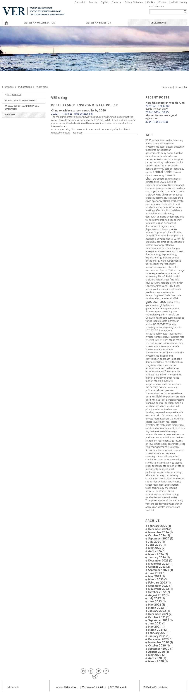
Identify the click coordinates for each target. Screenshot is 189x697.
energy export (161, 254)
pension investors (171, 393)
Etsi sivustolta (156, 6)
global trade (173, 302)
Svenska (93, 2)
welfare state (173, 507)
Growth (150, 317)
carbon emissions (155, 159)
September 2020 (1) (160, 648)
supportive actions (155, 481)
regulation (151, 431)
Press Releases (13, 95)
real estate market (170, 425)
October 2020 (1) (159, 645)
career (148, 172)
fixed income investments (166, 289)
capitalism (151, 156)
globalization (167, 305)
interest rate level (154, 340)
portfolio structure (155, 406)
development (152, 226)
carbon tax (164, 165)
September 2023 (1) (160, 570)
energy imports (162, 257)
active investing (174, 140)
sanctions (158, 450)
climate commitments (83, 129)
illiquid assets (159, 321)
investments (152, 355)
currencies (163, 204)
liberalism (177, 362)
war (171, 504)
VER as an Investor (98, 22)
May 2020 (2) (157, 655)
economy (159, 245)
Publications (157, 22)
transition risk (169, 497)
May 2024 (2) (156, 548)
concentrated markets (172, 188)
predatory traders (162, 409)
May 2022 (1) (156, 604)
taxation (174, 484)
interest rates (173, 340)
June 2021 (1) (156, 623)
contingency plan (154, 191)
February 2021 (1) (159, 633)
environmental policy (106, 129)
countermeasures (161, 197)
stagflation (151, 459)
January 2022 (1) (159, 611)
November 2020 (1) (160, 642)
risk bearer (169, 443)
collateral (150, 185)
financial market (160, 279)
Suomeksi (80, 2)
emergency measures (157, 251)
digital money (168, 226)
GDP (175, 298)
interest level (163, 336)
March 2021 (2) (158, 629)
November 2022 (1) (160, 589)
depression (157, 223)
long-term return (154, 365)
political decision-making (169, 403)
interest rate (177, 336)
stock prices (161, 469)
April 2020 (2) (157, 658)
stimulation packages (170, 462)
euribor (160, 270)
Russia (148, 450)
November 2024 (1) (160, 532)
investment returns (156, 352)
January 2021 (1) (158, 636)
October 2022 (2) (159, 592)
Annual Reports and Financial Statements (22, 107)
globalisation (152, 305)
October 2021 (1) (158, 617)
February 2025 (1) (159, 526)
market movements (170, 374)
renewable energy (167, 431)
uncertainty (176, 500)
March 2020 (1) (158, 661)
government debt (155, 308)
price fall (160, 415)
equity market (160, 264)
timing (174, 494)
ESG (169, 267)
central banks (162, 172)
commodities (152, 188)
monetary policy (155, 387)
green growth (162, 311)
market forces (164, 371)
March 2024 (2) (158, 554)
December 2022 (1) (160, 585)
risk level (180, 443)
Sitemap (163, 2)
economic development (158, 238)
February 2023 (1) (159, 582)
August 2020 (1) (158, 651)
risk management (156, 447)
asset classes (166, 146)
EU (173, 267)
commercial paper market (170, 185)
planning (150, 403)
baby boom (167, 153)
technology (158, 488)
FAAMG (161, 276)
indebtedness (161, 324)
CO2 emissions (168, 181)
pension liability (155, 396)
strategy (149, 478)
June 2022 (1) (157, 601)
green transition (168, 314)
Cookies (151, 2)
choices (177, 172)
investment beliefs (169, 346)
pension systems (175, 399)
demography (160, 219)
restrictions (177, 437)
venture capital (153, 503)
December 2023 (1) (160, 560)
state (160, 459)
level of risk (165, 362)
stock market (170, 465)
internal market (153, 343)
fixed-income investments (159, 292)
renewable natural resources (66, 132)
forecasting (151, 295)
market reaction (154, 381)
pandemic (158, 390)
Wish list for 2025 (157, 109)
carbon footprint (174, 159)
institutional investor (156, 333)
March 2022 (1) (158, 607)
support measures (174, 478)
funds (169, 298)
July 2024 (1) (156, 541)
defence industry (163, 210)
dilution (164, 229)
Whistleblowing (179, 2)
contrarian (170, 191)
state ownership (173, 459)
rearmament (167, 428)
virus (165, 503)
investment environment (159, 349)
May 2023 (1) (156, 576)
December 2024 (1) (160, 529)
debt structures (162, 207)
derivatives (170, 223)
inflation (152, 330)
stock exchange (153, 465)
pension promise (175, 396)
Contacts (116, 2)
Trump (149, 500)
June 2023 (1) (157, 573)
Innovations (165, 330)
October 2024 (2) (159, 535)
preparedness (162, 412)
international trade (173, 343)
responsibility (163, 437)
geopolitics (155, 301)
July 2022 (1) (156, 598)
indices (177, 327)
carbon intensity (154, 162)
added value (152, 143)
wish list (149, 510)
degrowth (150, 216)
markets (168, 381)
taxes (148, 488)
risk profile (174, 447)
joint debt (176, 358)
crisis (173, 201)
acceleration (158, 140)
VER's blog (10, 115)
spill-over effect (171, 456)
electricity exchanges (168, 248)
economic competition (170, 235)
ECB (155, 235)
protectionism (171, 418)
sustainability (173, 481)
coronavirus (160, 194)
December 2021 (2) (160, 614)
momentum (174, 384)
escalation (160, 267)
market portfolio (154, 377)
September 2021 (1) (160, 620)
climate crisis (152, 181)
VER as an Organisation (39, 22)
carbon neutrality (60, 129)
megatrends (152, 384)
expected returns (161, 273)
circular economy (154, 175)
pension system (155, 399)
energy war (158, 260)
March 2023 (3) (158, 579)
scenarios (169, 450)
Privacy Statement (134, 2)
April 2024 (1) (157, 551)
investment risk (175, 352)
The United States (164, 491)
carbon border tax (167, 156)
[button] (185, 11)
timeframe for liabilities (158, 494)
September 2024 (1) (160, 538)
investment (151, 346)
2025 (148, 140)
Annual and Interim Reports (20, 100)
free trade (176, 295)
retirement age (166, 440)
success (159, 478)
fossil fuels (125, 129)
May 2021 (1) (156, 626)
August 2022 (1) (158, 595)
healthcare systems (166, 317)
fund (148, 298)
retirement (151, 440)
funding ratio (158, 298)
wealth (161, 507)
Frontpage (8, 87)
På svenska (181, 87)
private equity (173, 415)
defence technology (163, 213)
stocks (169, 472)
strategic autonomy (167, 475)
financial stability (165, 282)
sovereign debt (153, 456)
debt (171, 204)
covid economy (153, 201)
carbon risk (151, 165)
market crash (163, 368)
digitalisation (152, 229)
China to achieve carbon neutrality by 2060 (78, 110)
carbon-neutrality (174, 168)
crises (166, 201)
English (104, 2)
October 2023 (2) (159, 567)
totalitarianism (153, 497)
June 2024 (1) (157, 544)
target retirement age (157, 484)
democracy (163, 216)
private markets (154, 418)
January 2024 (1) (159, 557)
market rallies (171, 377)
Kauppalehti (152, 362)
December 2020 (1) (160, 639)
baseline (178, 153)
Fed (168, 276)
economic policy (164, 241)
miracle (163, 384)
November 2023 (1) (160, 563)
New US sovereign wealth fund (165, 102)
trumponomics (161, 500)
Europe (168, 270)
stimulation (151, 462)
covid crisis (177, 197)
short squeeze (167, 453)
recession (180, 428)
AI (160, 143)
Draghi (149, 235)
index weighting (164, 327)
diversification (174, 232)
